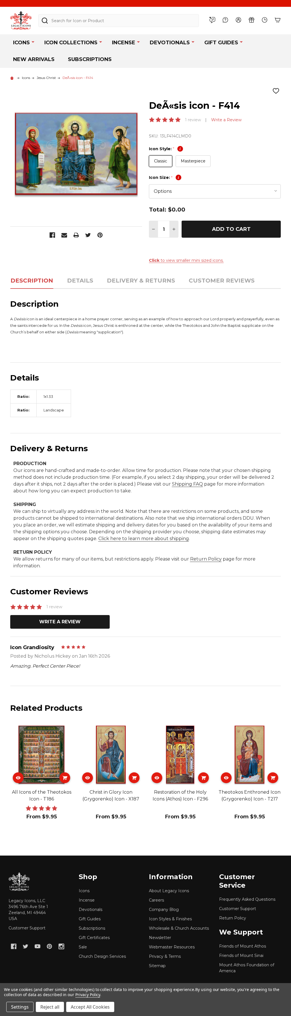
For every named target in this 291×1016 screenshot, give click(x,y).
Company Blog (164, 909)
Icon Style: (165, 149)
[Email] (64, 235)
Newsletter (160, 937)
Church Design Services (102, 956)
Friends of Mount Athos (242, 946)
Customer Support (27, 928)
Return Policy (206, 559)
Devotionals (170, 42)
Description (32, 280)
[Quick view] (18, 777)
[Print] (76, 235)
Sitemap (157, 965)
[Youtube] (37, 946)
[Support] (225, 20)
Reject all (49, 1007)
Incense (123, 42)
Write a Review (226, 119)
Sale (83, 947)
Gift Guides (221, 42)
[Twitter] (88, 235)
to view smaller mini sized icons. (186, 260)
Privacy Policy (87, 994)
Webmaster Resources (172, 947)
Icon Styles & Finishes (170, 918)
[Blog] (212, 20)
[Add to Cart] (64, 777)
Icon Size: (164, 177)
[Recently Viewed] (264, 20)
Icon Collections (70, 42)
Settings (20, 1007)
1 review (193, 119)
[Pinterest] (100, 235)
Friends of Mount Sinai (241, 955)
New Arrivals (34, 59)
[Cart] (278, 20)
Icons (21, 42)
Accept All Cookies (90, 1007)
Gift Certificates (94, 937)
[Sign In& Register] (238, 20)
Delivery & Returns (141, 280)
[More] (33, 41)
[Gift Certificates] (251, 20)
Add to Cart (231, 229)
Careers (156, 900)
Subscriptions (90, 59)
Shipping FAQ (187, 484)
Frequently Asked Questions (247, 899)
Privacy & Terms (165, 956)
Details (80, 280)
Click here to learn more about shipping (143, 538)
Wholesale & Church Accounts (179, 928)
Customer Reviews (222, 280)
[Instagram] (61, 946)
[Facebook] (52, 235)
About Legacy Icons (169, 890)
